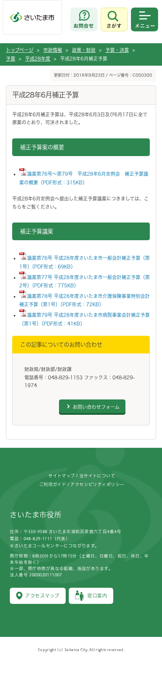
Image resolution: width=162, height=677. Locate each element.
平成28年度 (37, 58)
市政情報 (52, 50)
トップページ (19, 50)
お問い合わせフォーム (96, 407)
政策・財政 (84, 50)
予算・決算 (117, 50)
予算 (10, 58)
